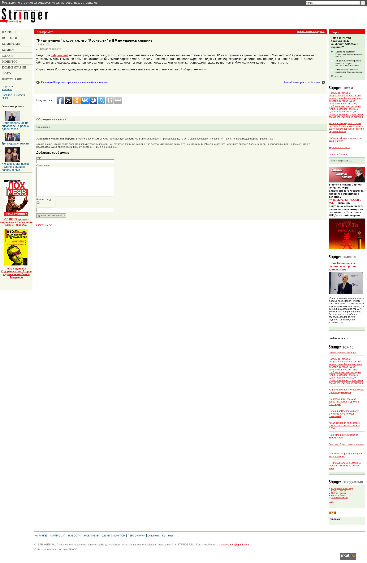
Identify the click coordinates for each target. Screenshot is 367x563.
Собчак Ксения (338, 493)
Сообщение (43, 165)
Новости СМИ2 (43, 224)
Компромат (58, 535)
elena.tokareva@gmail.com (234, 544)
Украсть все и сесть (339, 147)
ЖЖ (331, 202)
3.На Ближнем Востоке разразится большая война (348, 71)
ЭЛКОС (72, 549)
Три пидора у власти (15, 143)
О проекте (7, 86)
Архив (5, 98)
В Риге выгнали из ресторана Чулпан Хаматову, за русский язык (345, 466)
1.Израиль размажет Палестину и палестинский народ (348, 54)
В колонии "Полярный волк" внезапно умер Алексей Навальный (344, 414)
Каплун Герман (338, 491)
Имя (38, 157)
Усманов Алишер (339, 497)
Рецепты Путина (338, 154)
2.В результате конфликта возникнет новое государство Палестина (348, 63)
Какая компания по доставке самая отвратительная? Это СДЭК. (344, 426)
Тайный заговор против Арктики (302, 82)
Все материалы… (341, 160)
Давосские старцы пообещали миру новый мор (345, 455)
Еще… (332, 502)
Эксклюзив (91, 535)
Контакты (7, 89)
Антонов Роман (338, 495)
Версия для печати (50, 49)
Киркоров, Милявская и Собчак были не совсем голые (16, 166)
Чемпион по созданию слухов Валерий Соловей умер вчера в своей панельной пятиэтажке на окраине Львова (346, 127)
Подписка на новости (13, 95)
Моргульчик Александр (342, 488)
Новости (74, 535)
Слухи (105, 535)
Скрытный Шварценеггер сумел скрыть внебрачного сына (74, 82)
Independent (59, 55)
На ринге (40, 535)
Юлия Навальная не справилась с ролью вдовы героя (343, 266)
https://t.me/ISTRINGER (344, 199)
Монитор (119, 535)
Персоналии (136, 535)
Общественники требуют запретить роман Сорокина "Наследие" (344, 402)
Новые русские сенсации (342, 352)
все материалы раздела (311, 31)
